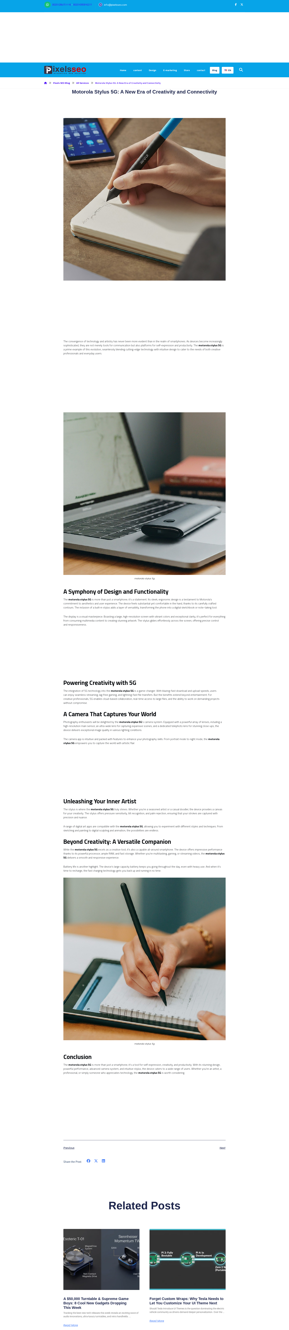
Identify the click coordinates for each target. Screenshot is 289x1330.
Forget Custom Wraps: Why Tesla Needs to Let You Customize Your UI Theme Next (186, 1301)
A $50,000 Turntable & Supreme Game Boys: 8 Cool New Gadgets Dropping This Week (96, 1303)
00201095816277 (82, 4)
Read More (70, 1325)
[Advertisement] (144, 37)
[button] (235, 4)
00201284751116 (61, 4)
